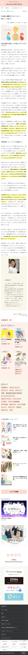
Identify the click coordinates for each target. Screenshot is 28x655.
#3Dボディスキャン (6, 398)
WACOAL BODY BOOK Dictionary (14, 561)
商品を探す (3, 606)
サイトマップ (14, 646)
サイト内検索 (23, 646)
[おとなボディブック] (14, 580)
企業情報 (4, 644)
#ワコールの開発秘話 (13, 401)
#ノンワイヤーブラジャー (8, 396)
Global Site (5, 649)
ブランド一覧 (4, 609)
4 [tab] (16, 547)
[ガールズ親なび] (14, 596)
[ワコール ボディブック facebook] (8, 555)
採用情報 (14, 644)
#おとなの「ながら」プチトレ (14, 393)
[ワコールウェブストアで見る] (14, 535)
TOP (2, 7)
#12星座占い (4, 387)
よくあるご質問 (14, 641)
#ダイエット (18, 390)
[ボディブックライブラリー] (14, 572)
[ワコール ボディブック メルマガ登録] (19, 555)
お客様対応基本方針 (5, 646)
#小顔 (11, 410)
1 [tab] (14, 522)
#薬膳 (2, 393)
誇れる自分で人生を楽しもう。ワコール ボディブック (14, 3)
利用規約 (14, 559)
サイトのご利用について (23, 641)
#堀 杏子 (19, 407)
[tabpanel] (14, 511)
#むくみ (12, 390)
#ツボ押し (4, 401)
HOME (23, 653)
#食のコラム (13, 404)
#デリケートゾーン (15, 387)
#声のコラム (4, 410)
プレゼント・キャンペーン (7, 631)
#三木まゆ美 (4, 404)
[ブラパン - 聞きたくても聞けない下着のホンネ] (14, 588)
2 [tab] (13, 547)
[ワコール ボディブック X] (11, 555)
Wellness (7, 7)
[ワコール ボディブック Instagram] (15, 555)
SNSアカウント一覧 (5, 624)
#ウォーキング (17, 398)
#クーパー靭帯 (21, 404)
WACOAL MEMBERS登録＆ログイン (9, 627)
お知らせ (3, 616)
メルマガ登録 (14, 491)
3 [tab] (14, 547)
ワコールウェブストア (6, 638)
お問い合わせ (4, 641)
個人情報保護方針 (23, 644)
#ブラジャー (4, 390)
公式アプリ (3, 634)
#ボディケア (11, 407)
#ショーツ (4, 407)
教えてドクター (10, 11)
